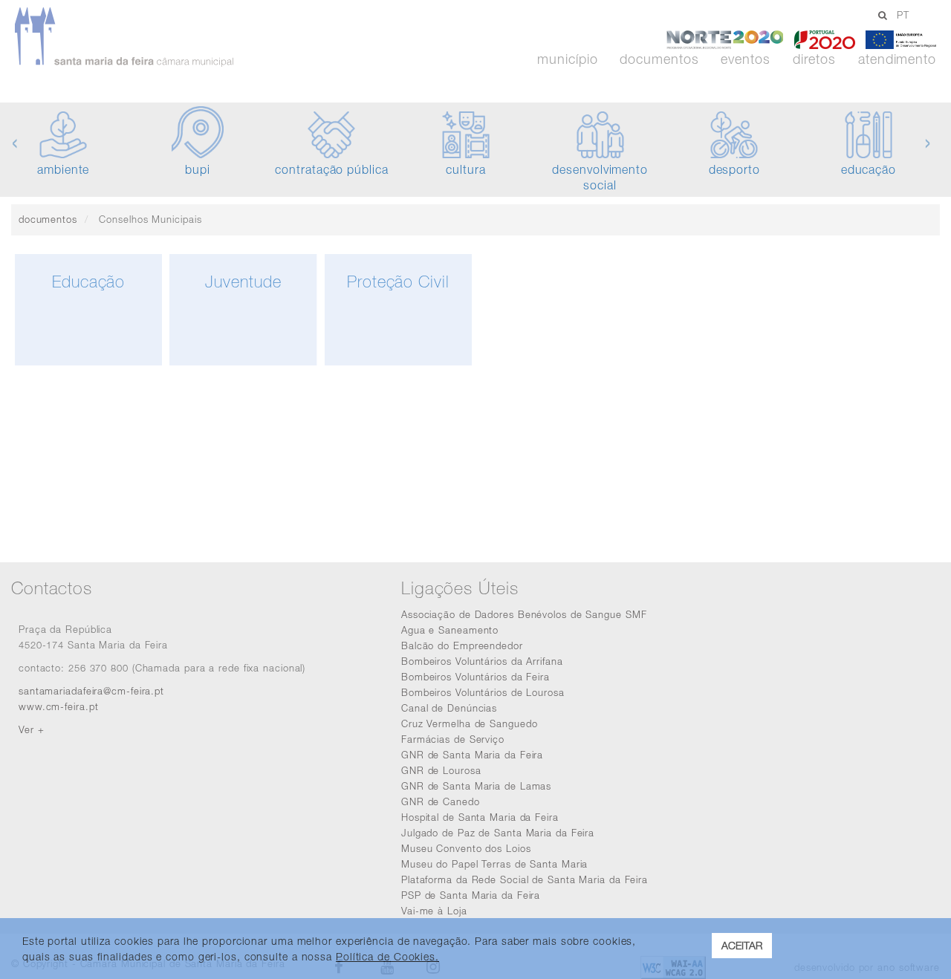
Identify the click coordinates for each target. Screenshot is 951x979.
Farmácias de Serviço (452, 739)
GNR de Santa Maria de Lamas (476, 786)
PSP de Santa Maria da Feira (470, 895)
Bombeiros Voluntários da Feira (475, 677)
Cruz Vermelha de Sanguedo (469, 723)
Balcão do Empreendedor (462, 645)
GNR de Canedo (440, 801)
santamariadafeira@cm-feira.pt (91, 691)
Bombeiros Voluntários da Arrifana (482, 661)
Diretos (814, 59)
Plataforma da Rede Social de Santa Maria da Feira (524, 879)
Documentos (659, 59)
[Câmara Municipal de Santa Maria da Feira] (166, 37)
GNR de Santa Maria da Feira (472, 755)
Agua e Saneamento (450, 630)
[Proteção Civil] (398, 362)
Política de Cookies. (387, 956)
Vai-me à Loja (434, 911)
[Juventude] (243, 362)
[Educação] (88, 362)
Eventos (745, 59)
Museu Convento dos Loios (466, 848)
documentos (48, 219)
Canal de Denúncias (449, 708)
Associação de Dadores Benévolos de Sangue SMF (524, 614)
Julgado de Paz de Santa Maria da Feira (497, 833)
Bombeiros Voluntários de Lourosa (483, 692)
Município (567, 59)
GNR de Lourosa (441, 770)
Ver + (32, 729)
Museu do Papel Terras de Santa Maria (494, 864)
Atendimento (897, 59)
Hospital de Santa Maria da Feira (480, 817)
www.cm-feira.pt (59, 706)
